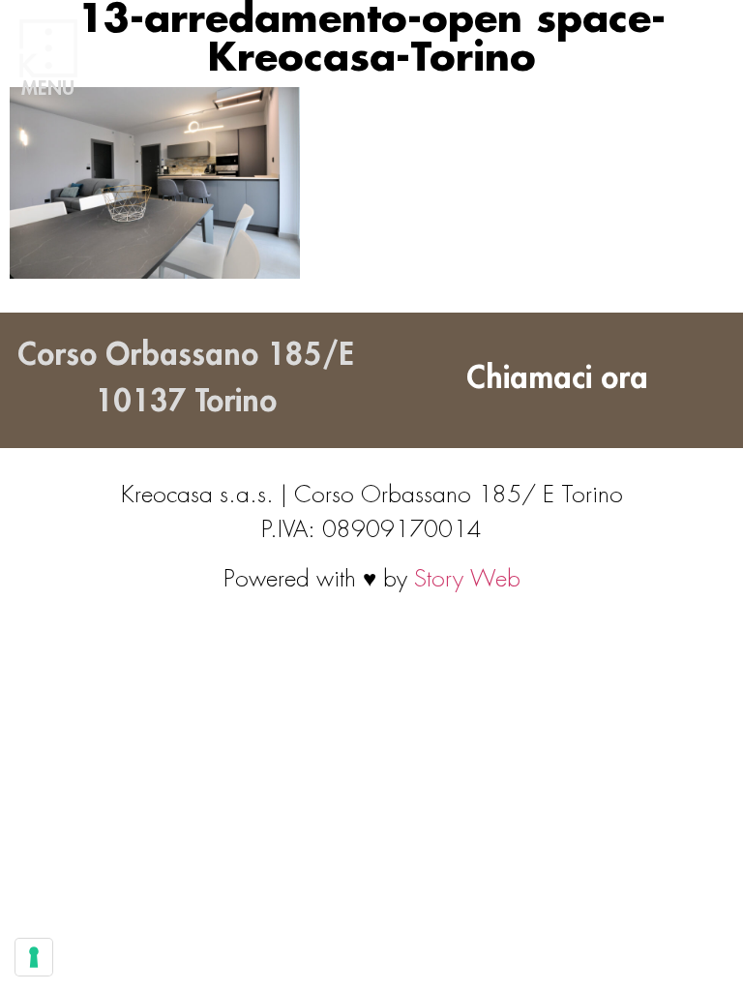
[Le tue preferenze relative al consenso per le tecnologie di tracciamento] (33, 957)
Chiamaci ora (557, 378)
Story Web (467, 578)
